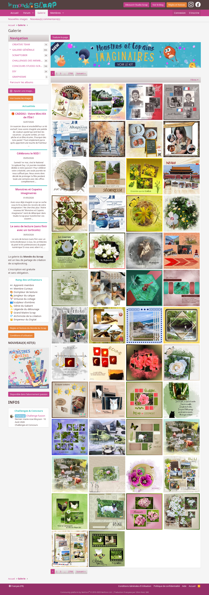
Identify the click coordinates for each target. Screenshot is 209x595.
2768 (70, 73)
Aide (184, 586)
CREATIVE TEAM (21, 44)
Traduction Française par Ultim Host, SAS (131, 592)
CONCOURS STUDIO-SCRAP (27, 65)
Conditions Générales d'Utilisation (134, 586)
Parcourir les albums (21, 82)
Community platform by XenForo (86, 592)
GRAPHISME (19, 76)
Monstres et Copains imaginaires (28, 191)
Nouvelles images (18, 19)
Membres (55, 12)
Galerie (41, 12)
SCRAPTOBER (19, 55)
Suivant (80, 73)
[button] (33, 13)
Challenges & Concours (29, 410)
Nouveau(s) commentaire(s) (45, 19)
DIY (14, 71)
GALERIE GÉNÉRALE (23, 49)
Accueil (14, 12)
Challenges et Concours (26, 424)
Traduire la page (60, 37)
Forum (26, 12)
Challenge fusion (30, 415)
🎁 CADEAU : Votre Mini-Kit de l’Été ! (28, 115)
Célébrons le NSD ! (28, 153)
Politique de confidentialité (167, 586)
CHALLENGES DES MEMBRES (28, 60)
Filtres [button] (193, 79)
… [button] (64, 73)
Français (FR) (17, 586)
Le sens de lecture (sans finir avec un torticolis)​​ (28, 228)
